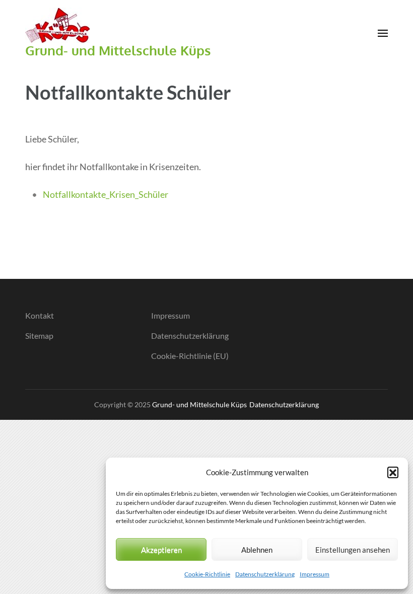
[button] (393, 472)
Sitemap (39, 335)
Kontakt (39, 315)
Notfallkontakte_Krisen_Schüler (105, 194)
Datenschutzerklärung (265, 574)
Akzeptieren (161, 549)
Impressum (314, 574)
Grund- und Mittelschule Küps (118, 50)
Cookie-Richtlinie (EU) (190, 355)
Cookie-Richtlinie (207, 574)
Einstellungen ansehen (352, 549)
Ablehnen (256, 549)
